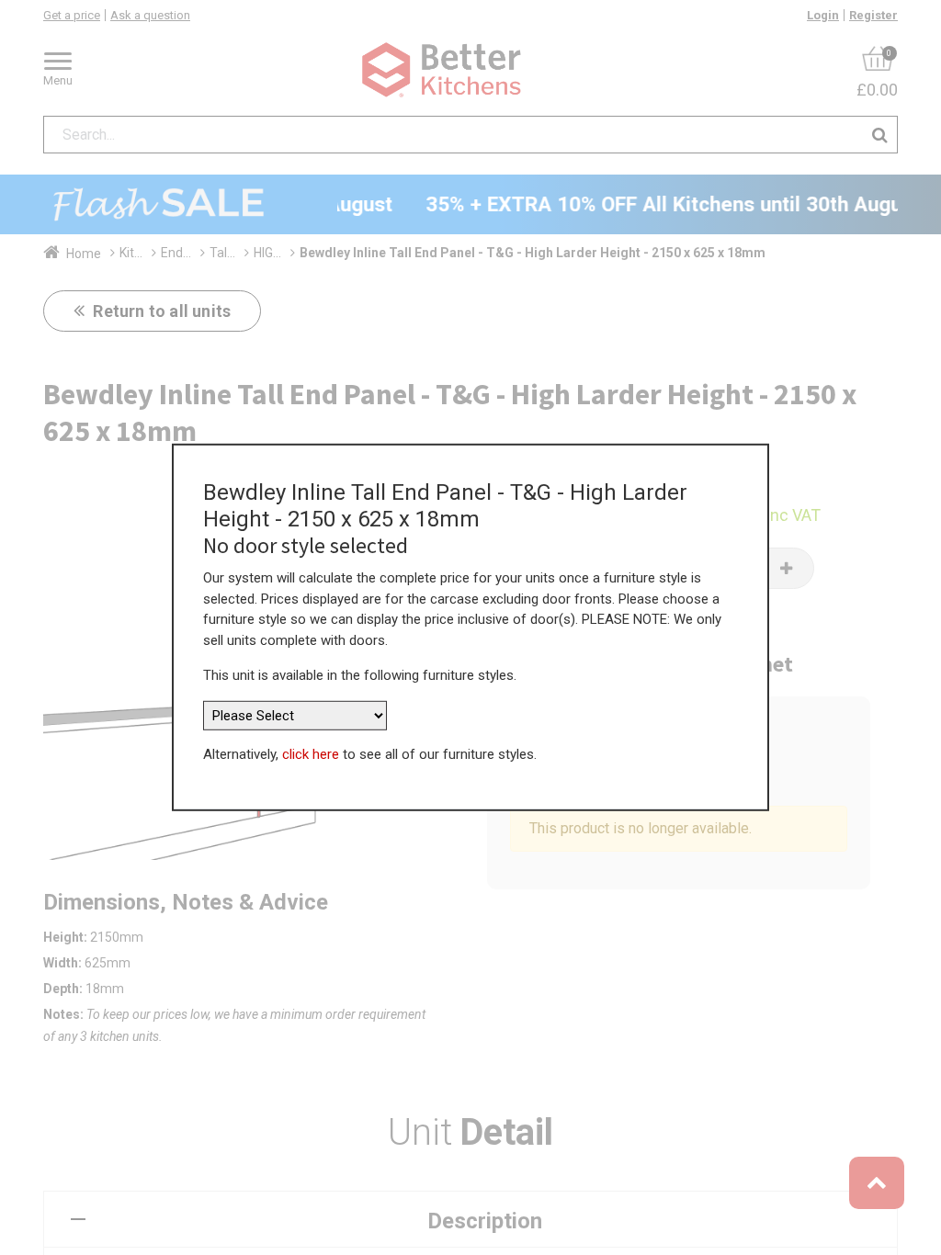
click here (310, 754)
